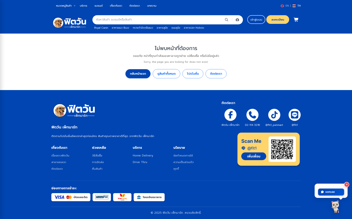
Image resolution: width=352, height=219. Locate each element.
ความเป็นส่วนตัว (183, 162)
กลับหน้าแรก (138, 74)
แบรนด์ (99, 6)
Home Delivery (143, 155)
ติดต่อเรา (134, 6)
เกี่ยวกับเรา (116, 6)
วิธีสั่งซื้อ (97, 155)
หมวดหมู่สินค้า (64, 6)
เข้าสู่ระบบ (256, 19)
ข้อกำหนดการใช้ (183, 155)
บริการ (83, 6)
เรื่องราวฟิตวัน (60, 155)
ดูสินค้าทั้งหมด (166, 74)
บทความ (151, 6)
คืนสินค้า (97, 169)
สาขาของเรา (58, 162)
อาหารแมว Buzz (120, 28)
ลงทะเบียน (277, 19)
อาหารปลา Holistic (194, 28)
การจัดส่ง (98, 162)
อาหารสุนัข (162, 28)
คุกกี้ (176, 169)
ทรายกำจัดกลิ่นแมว (143, 28)
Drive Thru (140, 162)
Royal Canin (101, 28)
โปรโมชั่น (193, 74)
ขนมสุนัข (175, 28)
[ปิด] (346, 184)
